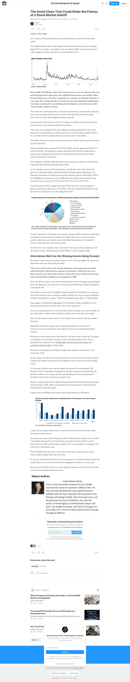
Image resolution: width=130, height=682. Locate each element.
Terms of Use (74, 656)
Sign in (124, 3)
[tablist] (38, 566)
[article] (65, 601)
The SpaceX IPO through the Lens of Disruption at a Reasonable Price (52, 612)
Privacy (64, 668)
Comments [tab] (35, 566)
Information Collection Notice (64, 658)
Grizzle (37, 22)
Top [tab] (33, 590)
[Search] (102, 3)
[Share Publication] (106, 3)
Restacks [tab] (43, 566)
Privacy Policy (79, 658)
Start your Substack (60, 673)
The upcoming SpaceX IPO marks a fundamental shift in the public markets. (55, 616)
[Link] (27, 256)
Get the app (74, 673)
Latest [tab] (37, 590)
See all (34, 640)
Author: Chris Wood (36, 601)
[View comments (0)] (39, 29)
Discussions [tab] (45, 590)
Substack (55, 678)
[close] (83, 627)
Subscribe (114, 3)
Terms (69, 668)
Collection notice (78, 668)
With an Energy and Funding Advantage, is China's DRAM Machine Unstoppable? (55, 596)
